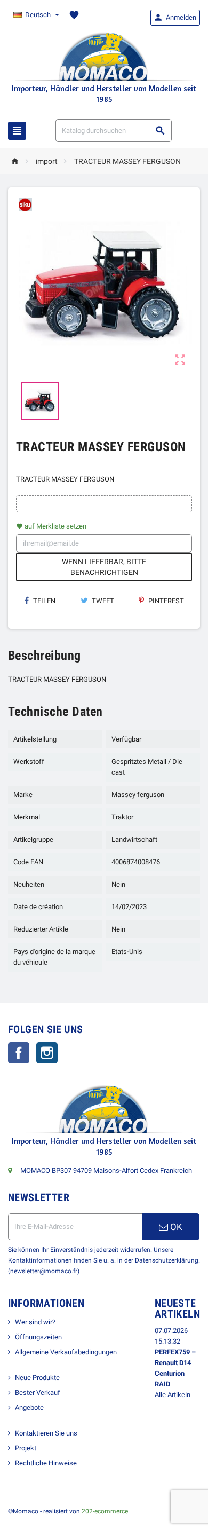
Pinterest (165, 601)
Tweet (102, 601)
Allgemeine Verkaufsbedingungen (66, 1352)
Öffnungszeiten (38, 1337)
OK (175, 1226)
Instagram (47, 1052)
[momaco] (104, 56)
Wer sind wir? (35, 1322)
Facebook (18, 1052)
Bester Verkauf (37, 1393)
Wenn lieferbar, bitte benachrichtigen (104, 567)
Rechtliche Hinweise (46, 1463)
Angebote (29, 1407)
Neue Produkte (37, 1378)
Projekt (25, 1448)
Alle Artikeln (172, 1395)
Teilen (43, 601)
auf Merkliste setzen (51, 526)
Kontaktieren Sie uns (46, 1433)
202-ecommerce (105, 1511)
